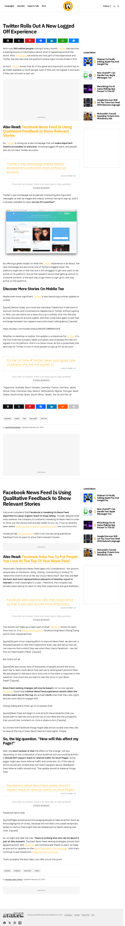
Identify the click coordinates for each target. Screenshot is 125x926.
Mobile (17, 418)
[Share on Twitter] (19, 406)
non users (33, 418)
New (24, 418)
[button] (114, 6)
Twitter (62, 48)
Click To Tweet (67, 176)
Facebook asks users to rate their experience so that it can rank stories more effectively (40, 602)
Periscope (20, 55)
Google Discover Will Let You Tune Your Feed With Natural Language (108, 102)
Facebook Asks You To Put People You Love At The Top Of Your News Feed (40, 558)
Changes (7, 871)
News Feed (27, 871)
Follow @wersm (41, 187)
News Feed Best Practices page (50, 848)
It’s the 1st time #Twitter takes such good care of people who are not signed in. (41, 362)
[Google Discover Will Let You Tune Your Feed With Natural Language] (88, 102)
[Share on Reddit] (63, 406)
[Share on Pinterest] (30, 406)
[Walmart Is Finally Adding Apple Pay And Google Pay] (88, 61)
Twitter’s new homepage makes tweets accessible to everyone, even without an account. (36, 168)
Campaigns (68, 915)
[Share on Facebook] (41, 406)
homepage (7, 418)
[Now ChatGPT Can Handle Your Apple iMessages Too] (88, 75)
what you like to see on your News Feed (35, 526)
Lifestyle (77, 915)
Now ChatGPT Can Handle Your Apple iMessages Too (106, 75)
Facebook (55, 626)
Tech (93, 915)
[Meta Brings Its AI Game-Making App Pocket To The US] (88, 89)
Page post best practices (45, 851)
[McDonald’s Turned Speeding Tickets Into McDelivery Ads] (88, 116)
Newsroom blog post (32, 630)
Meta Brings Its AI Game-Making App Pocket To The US (106, 89)
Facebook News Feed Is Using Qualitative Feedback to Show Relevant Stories (37, 131)
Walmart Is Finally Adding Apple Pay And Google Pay (108, 61)
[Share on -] (8, 40)
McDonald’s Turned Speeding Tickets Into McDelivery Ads (108, 116)
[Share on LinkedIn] (52, 406)
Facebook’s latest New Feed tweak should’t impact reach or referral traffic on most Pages (40, 787)
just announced (26, 533)
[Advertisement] (42, 99)
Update (37, 871)
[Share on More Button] (74, 406)
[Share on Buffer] (8, 406)
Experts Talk (85, 915)
